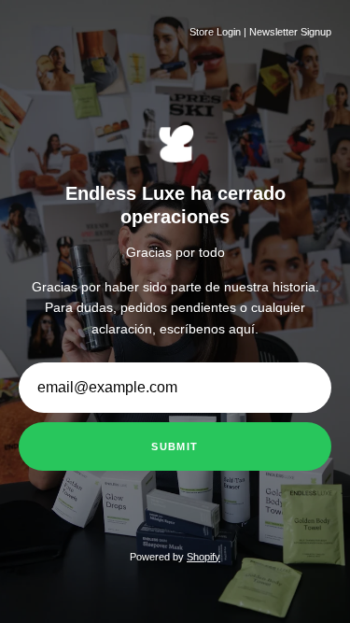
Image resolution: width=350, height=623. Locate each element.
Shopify (203, 556)
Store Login (215, 31)
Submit (174, 446)
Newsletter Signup (290, 31)
